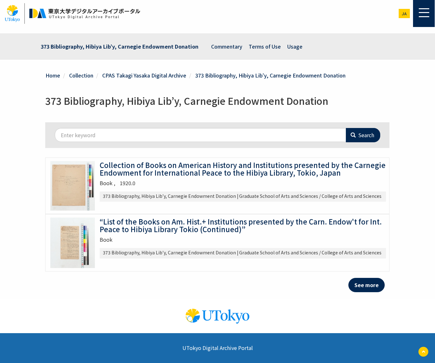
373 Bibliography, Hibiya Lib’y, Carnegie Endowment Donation (119, 46)
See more (366, 285)
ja (404, 13)
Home (53, 75)
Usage (295, 46)
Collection (81, 75)
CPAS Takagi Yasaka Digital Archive (144, 75)
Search (365, 135)
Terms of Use (265, 46)
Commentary (226, 46)
